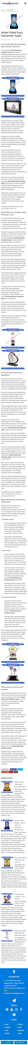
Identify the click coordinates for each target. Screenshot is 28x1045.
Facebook (13, 769)
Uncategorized (9, 9)
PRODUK (7, 1027)
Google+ (5, 772)
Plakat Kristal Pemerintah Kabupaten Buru (20, 784)
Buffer (15, 772)
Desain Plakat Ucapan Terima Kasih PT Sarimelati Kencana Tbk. (20, 825)
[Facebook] (21, 1009)
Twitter (20, 769)
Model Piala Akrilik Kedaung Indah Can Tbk (21, 860)
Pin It (11, 772)
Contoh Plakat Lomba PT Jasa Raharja (20, 896)
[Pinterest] (7, 1009)
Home (2, 9)
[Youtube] (11, 1009)
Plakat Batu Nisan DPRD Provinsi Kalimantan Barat (20, 933)
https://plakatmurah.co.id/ (8, 208)
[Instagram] (16, 1009)
